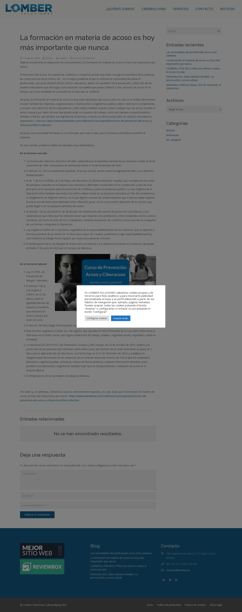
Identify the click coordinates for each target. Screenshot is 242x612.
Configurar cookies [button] (97, 318)
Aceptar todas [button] (120, 318)
